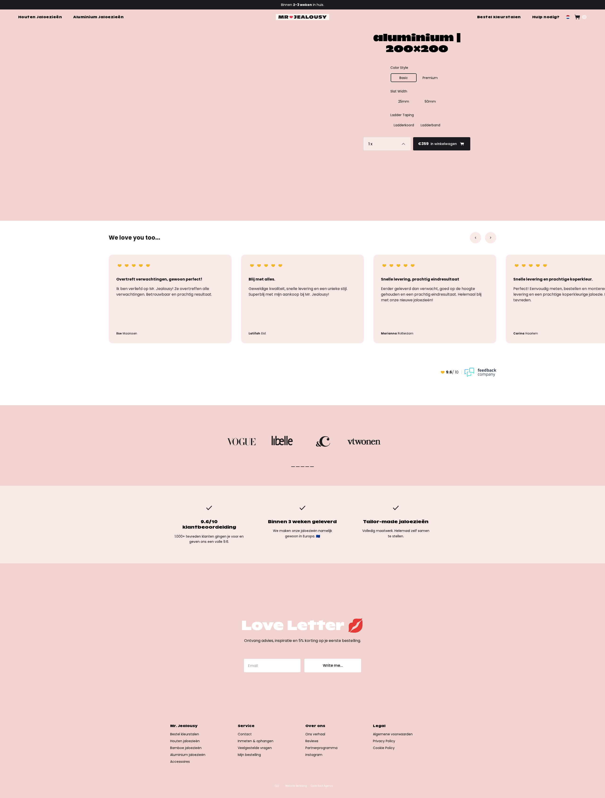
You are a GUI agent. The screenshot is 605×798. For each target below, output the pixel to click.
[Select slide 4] (312, 466)
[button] (568, 17)
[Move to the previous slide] (475, 237)
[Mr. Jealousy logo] (302, 17)
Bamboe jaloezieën (186, 747)
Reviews (311, 741)
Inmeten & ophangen (255, 741)
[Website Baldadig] (276, 785)
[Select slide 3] (307, 466)
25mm (403, 101)
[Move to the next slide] (490, 237)
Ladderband (430, 125)
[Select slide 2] (302, 466)
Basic (403, 77)
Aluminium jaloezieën (187, 754)
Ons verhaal (315, 734)
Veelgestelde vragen (255, 747)
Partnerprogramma (321, 747)
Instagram (313, 754)
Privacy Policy (384, 741)
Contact (245, 734)
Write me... (333, 665)
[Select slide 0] (293, 466)
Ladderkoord (404, 125)
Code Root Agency (322, 786)
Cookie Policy (384, 747)
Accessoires (180, 761)
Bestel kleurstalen (184, 734)
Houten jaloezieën (185, 741)
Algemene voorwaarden (393, 734)
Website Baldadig (296, 786)
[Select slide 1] (298, 466)
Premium (430, 77)
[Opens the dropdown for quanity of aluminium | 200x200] (387, 143)
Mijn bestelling (249, 754)
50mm (430, 101)
